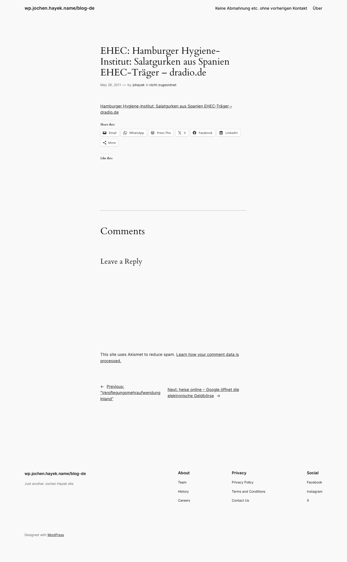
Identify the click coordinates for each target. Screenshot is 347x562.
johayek (139, 85)
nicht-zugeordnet (162, 85)
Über (317, 8)
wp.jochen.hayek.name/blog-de (59, 8)
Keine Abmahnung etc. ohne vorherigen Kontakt (261, 8)
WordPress (55, 535)
